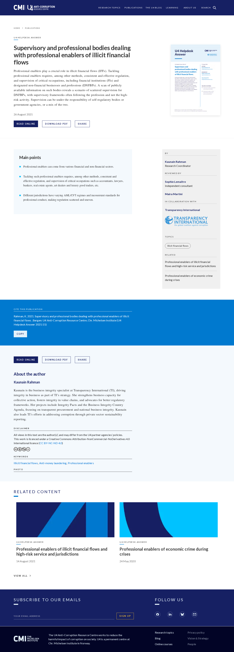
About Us (190, 7)
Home (17, 28)
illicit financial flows (26, 463)
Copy (20, 333)
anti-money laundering (52, 463)
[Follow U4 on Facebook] (157, 615)
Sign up (125, 616)
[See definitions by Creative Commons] (22, 450)
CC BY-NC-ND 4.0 (51, 443)
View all (21, 576)
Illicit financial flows (177, 245)
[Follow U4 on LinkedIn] (170, 615)
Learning (172, 7)
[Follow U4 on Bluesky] (182, 615)
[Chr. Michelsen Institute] (26, 639)
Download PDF (56, 123)
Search (206, 7)
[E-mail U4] (194, 615)
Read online (26, 123)
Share (82, 123)
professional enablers (81, 463)
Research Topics (109, 7)
